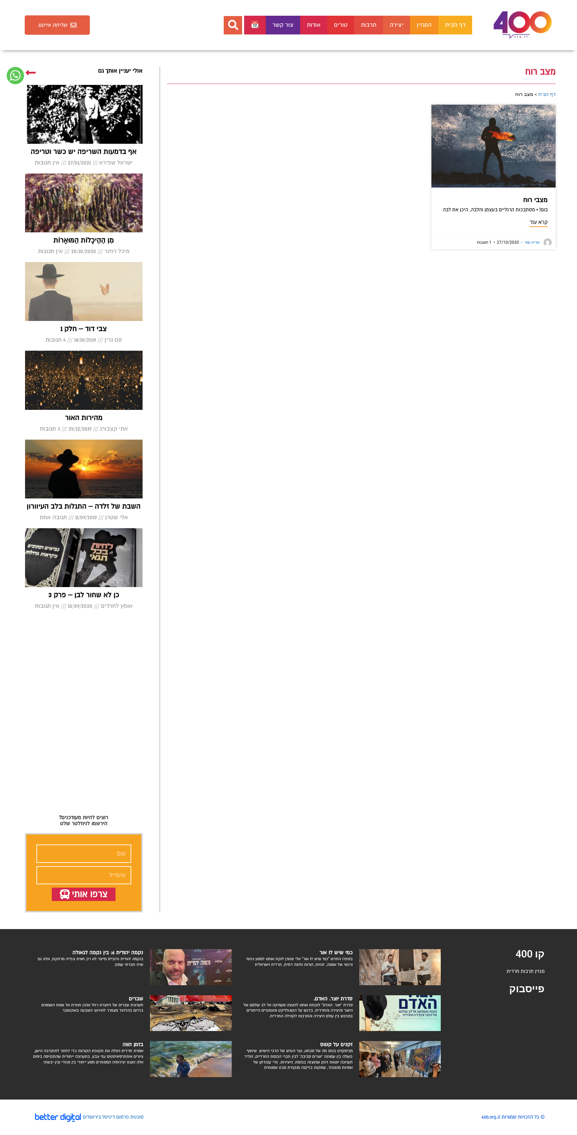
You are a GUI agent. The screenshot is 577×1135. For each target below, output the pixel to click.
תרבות (368, 24)
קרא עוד (539, 222)
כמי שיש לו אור (336, 952)
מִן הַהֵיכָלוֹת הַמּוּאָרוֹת (83, 240)
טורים (341, 24)
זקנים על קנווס (336, 1044)
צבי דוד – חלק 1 (83, 329)
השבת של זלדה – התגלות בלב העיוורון (84, 506)
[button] (233, 25)
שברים (136, 998)
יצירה (396, 24)
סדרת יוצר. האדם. (333, 998)
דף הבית (455, 24)
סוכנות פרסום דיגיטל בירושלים (113, 1117)
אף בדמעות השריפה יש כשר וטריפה (84, 151)
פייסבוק (527, 989)
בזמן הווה (133, 1044)
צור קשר (283, 24)
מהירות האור (84, 418)
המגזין (424, 24)
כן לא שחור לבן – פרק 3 (83, 595)
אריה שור (530, 242)
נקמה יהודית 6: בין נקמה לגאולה (107, 952)
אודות (314, 24)
